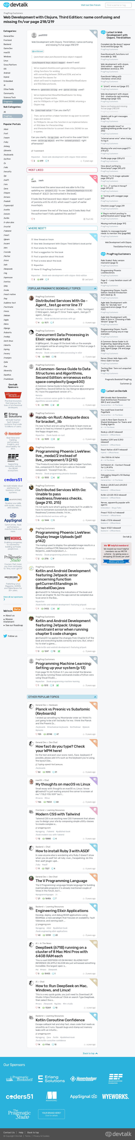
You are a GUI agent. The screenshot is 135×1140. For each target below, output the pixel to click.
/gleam (7, 239)
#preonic (39, 730)
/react (6, 235)
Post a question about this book (49, 256)
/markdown (8, 379)
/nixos (6, 311)
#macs (43, 970)
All (5, 112)
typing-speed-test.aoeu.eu (50, 764)
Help (21, 1132)
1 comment (39, 151)
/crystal (7, 227)
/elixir (48, 928)
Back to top (88, 1053)
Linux (6, 61)
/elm (6, 248)
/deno (6, 324)
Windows (7, 57)
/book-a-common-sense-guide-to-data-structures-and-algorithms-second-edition (61, 399)
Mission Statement (8, 620)
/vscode (7, 252)
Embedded (105, 508)
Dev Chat (53, 742)
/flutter (7, 256)
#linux (47, 798)
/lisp (5, 299)
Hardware (53, 705)
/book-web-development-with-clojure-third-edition (64, 157)
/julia (6, 362)
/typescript (9, 205)
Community (9, 93)
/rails (6, 167)
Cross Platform (10, 65)
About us (10, 615)
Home (36, 269)
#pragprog (40, 831)
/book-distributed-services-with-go (59, 319)
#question (35, 157)
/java (48, 1037)
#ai (37, 970)
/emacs (7, 197)
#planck (86, 727)
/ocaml (7, 244)
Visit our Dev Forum (90, 5)
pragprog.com (44, 828)
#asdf (44, 865)
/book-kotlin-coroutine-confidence (51, 1041)
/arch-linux (8, 341)
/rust (6, 133)
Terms (28, 1136)
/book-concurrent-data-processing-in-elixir (63, 353)
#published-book (63, 831)
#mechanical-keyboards (57, 727)
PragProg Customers (13, 13)
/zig (5, 273)
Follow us (12, 636)
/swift (6, 180)
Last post (89, 279)
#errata (39, 319)
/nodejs (7, 337)
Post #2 (89, 219)
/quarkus (7, 375)
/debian (7, 315)
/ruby (38, 865)
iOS (5, 69)
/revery (7, 354)
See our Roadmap (14, 625)
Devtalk (122, 391)
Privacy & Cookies (41, 1136)
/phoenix (7, 150)
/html (6, 260)
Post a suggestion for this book (48, 252)
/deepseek (52, 970)
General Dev (41, 705)
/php (6, 286)
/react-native (10, 294)
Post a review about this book (47, 261)
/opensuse (8, 277)
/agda (6, 320)
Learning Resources (56, 810)
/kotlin (55, 1037)
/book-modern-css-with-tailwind (50, 835)
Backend (39, 847)
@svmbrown (37, 51)
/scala (6, 290)
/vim (6, 184)
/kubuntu (8, 332)
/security (7, 172)
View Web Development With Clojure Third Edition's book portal (62, 244)
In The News (45, 943)
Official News (115, 435)
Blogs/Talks (116, 508)
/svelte (7, 210)
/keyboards (40, 727)
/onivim (7, 214)
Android (7, 73)
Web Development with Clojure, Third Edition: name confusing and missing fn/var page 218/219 (61, 19)
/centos (7, 282)
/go (5, 176)
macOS (39, 780)
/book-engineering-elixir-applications (51, 931)
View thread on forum (44, 239)
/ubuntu (7, 345)
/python (7, 159)
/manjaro (7, 358)
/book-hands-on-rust (55, 435)
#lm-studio (68, 1004)
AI (36, 943)
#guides (57, 1004)
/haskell (7, 201)
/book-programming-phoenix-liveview (60, 474)
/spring (6, 349)
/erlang (7, 146)
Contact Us (9, 1132)
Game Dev (8, 48)
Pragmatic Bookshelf (8, 102)
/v (56, 895)
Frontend (40, 810)
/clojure (7, 193)
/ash (5, 265)
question (39, 265)
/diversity (8, 371)
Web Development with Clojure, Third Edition (119, 35)
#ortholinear (75, 727)
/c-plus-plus (9, 222)
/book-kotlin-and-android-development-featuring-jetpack (61, 605)
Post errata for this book (45, 248)
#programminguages (45, 895)
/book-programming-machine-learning (62, 681)
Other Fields (9, 89)
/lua (5, 366)
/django (7, 328)
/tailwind (50, 831)
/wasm (7, 138)
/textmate (8, 307)
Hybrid (103, 453)
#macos (39, 798)
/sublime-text (10, 303)
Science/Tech (10, 97)
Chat (46, 780)
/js (5, 163)
